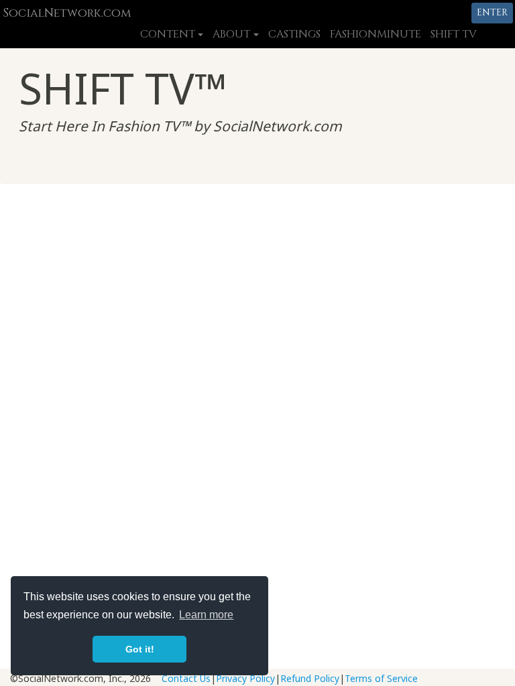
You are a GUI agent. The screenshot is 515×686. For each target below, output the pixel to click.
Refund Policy (309, 678)
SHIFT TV (454, 34)
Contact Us (186, 678)
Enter (492, 12)
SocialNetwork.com (67, 13)
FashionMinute (375, 34)
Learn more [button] (206, 614)
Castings (294, 34)
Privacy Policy (245, 678)
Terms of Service (381, 678)
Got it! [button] (139, 649)
